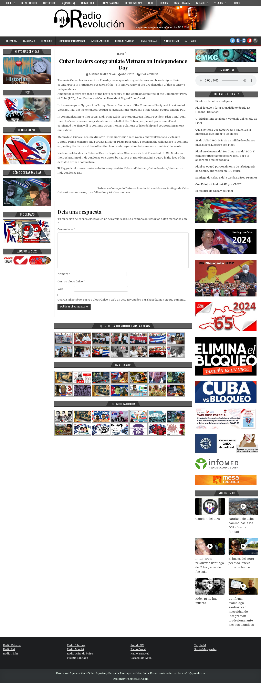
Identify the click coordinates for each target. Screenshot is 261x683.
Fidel (150, 3)
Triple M (200, 645)
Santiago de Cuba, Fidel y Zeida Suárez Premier (226, 177)
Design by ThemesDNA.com (130, 678)
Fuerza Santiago (110, 3)
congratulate (114, 168)
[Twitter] (232, 40)
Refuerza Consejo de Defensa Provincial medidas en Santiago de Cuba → (144, 188)
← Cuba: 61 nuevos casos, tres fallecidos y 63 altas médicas (92, 192)
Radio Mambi (75, 649)
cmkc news (78, 168)
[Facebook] (238, 40)
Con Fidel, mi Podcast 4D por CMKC (218, 184)
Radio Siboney (76, 645)
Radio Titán (10, 653)
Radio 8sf (9, 649)
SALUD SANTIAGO (100, 41)
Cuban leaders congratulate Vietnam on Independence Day (123, 64)
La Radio (200, 3)
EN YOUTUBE (49, 3)
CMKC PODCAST (149, 41)
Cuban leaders (157, 168)
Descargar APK (133, 3)
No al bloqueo (29, 3)
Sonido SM (137, 645)
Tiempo (236, 3)
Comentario (66, 229)
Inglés (123, 54)
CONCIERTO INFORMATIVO (72, 41)
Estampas (11, 41)
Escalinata (29, 41)
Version (218, 3)
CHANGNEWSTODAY (125, 41)
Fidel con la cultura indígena (213, 101)
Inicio (9, 3)
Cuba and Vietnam (135, 168)
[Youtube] (249, 40)
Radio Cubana (12, 645)
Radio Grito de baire (80, 653)
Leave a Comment (149, 74)
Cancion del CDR (207, 518)
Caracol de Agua (141, 657)
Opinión (164, 3)
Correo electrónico (71, 281)
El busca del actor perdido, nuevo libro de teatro (241, 563)
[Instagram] (243, 40)
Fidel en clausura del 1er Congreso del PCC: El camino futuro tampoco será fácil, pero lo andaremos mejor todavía (225, 156)
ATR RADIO (190, 41)
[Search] (255, 40)
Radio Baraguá (139, 653)
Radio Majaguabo (205, 649)
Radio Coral (138, 649)
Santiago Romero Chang (102, 74)
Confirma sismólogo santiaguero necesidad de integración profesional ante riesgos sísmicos (241, 612)
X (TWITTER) (68, 3)
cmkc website (96, 168)
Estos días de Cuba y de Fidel (214, 190)
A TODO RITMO (171, 41)
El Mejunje (46, 41)
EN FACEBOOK (87, 3)
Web (60, 288)
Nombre (64, 273)
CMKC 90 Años (182, 3)
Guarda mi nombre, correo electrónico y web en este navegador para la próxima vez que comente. (122, 299)
